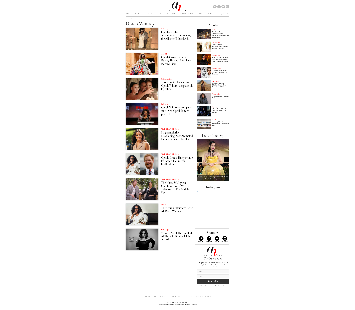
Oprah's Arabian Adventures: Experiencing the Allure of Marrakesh (176, 35)
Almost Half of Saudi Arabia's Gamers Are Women (219, 110)
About (200, 14)
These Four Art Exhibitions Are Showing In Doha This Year (220, 46)
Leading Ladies (216, 55)
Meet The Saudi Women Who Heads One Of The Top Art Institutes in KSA (220, 59)
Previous (199, 159)
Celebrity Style (166, 79)
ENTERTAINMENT (186, 14)
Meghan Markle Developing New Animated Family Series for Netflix (177, 136)
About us (176, 296)
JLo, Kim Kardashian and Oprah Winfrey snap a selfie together (177, 86)
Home (128, 14)
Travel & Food (166, 54)
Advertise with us (204, 296)
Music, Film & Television (170, 129)
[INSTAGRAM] (224, 238)
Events (214, 120)
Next (226, 159)
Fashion (148, 14)
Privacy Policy (222, 286)
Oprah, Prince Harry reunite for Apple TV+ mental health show (177, 161)
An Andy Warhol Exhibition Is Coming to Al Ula (220, 123)
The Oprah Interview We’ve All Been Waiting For (177, 209)
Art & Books (216, 43)
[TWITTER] (217, 238)
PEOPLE (160, 14)
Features (214, 30)
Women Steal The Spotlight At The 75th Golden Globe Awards (177, 236)
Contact (188, 296)
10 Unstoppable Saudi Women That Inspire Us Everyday (219, 72)
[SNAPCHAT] (201, 238)
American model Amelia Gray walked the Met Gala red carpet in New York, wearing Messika (212, 178)
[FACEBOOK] (209, 238)
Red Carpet (165, 230)
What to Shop (216, 94)
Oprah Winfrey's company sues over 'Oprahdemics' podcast (176, 111)
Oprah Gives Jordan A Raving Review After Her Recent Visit (176, 60)
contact (210, 14)
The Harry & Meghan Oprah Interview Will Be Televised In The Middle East (175, 187)
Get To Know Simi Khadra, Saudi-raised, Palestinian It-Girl (219, 85)
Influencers (215, 81)
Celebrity (164, 29)
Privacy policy (161, 296)
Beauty (137, 14)
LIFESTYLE (171, 14)
